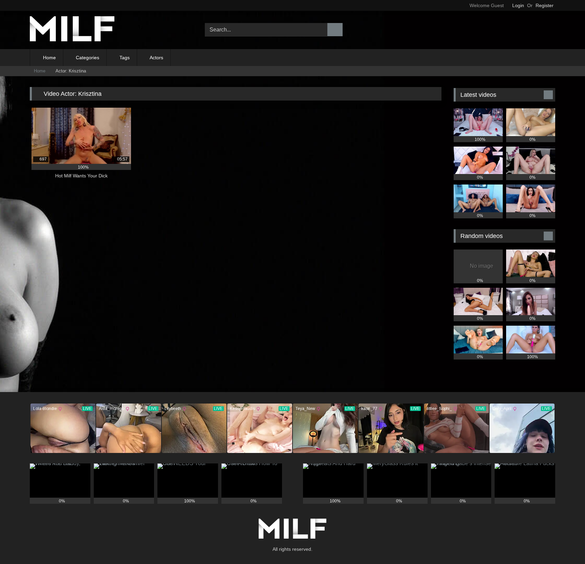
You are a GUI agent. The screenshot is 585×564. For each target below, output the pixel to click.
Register (545, 5)
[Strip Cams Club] (72, 30)
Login (518, 5)
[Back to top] (564, 543)
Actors (156, 57)
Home (49, 57)
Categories (87, 57)
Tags (125, 57)
